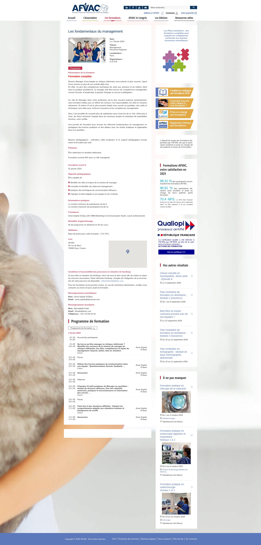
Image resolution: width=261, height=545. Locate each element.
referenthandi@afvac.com (112, 281)
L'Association (90, 18)
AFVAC (84, 539)
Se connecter (191, 539)
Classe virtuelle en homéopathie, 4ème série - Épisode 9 (174, 276)
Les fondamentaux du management (95, 31)
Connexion (170, 12)
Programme (75, 68)
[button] (128, 251)
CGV (114, 539)
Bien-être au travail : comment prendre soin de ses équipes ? (174, 314)
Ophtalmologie (168, 418)
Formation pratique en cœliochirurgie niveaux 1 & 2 (172, 487)
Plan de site (178, 539)
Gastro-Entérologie (170, 469)
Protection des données (128, 539)
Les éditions (161, 18)
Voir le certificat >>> (176, 252)
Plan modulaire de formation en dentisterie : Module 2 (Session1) (173, 295)
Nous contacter (164, 539)
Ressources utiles (184, 18)
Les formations (112, 18)
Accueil (71, 18)
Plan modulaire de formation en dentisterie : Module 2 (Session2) (173, 333)
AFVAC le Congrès (138, 18)
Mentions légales (148, 539)
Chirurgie (166, 520)
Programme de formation (81, 328)
